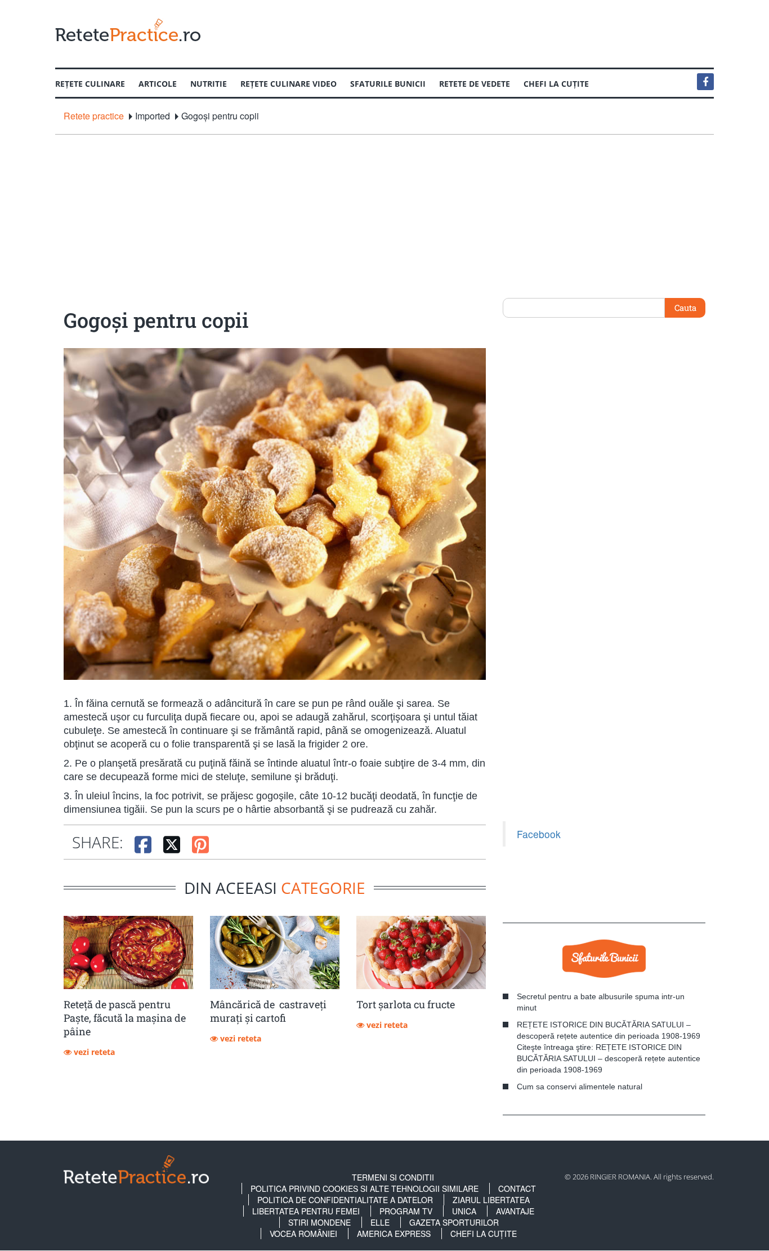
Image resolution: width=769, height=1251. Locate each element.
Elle (380, 1222)
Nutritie (208, 83)
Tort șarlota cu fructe (405, 1004)
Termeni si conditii (393, 1177)
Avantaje (515, 1211)
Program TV (405, 1211)
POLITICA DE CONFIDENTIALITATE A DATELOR (345, 1199)
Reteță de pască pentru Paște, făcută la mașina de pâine (125, 1018)
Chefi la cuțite (556, 83)
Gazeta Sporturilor (454, 1222)
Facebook (539, 834)
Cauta (685, 307)
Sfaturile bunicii (388, 83)
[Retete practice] (127, 29)
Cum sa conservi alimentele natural (579, 1086)
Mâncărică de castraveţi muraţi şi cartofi (268, 1011)
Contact (517, 1188)
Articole (157, 83)
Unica (464, 1211)
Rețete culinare (90, 83)
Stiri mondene (319, 1222)
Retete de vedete (474, 83)
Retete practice (94, 116)
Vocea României (303, 1233)
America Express (394, 1233)
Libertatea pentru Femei (306, 1211)
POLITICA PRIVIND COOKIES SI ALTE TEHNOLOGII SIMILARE (365, 1188)
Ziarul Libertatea (491, 1199)
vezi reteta (93, 1052)
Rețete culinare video (288, 83)
